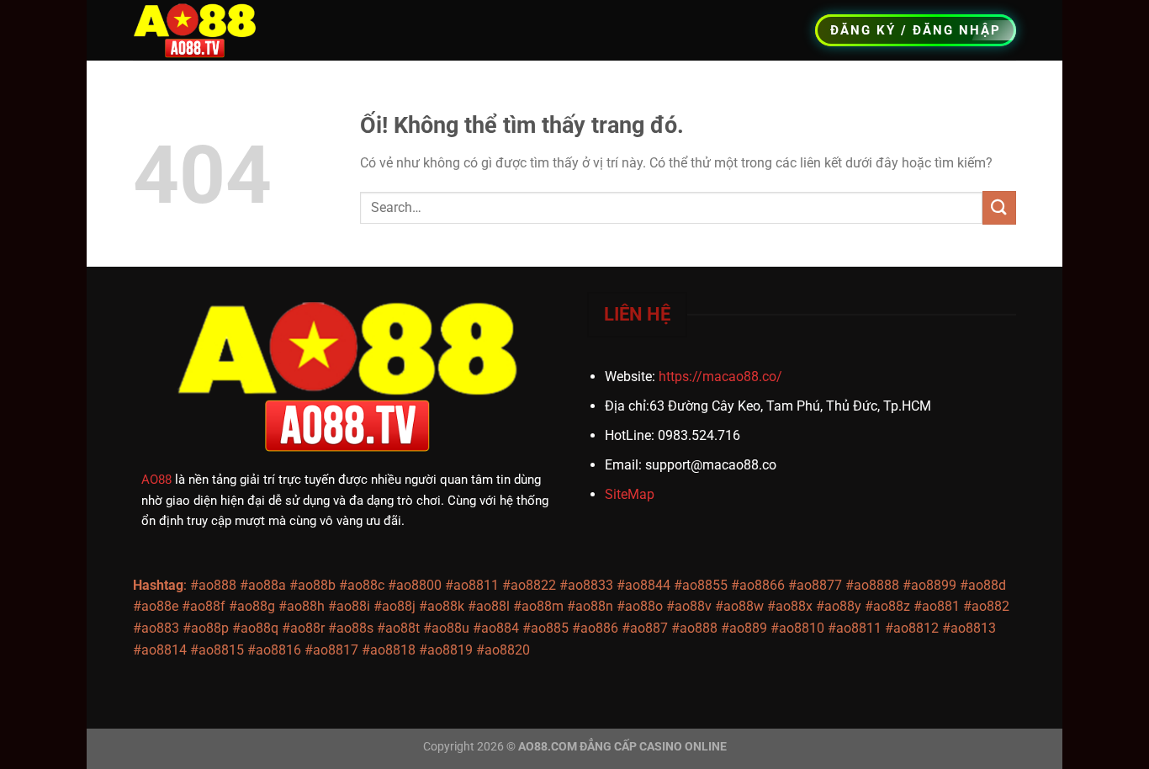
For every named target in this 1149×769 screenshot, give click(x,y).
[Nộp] (999, 207)
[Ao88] (203, 30)
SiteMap (629, 494)
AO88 (156, 479)
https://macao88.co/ (720, 376)
